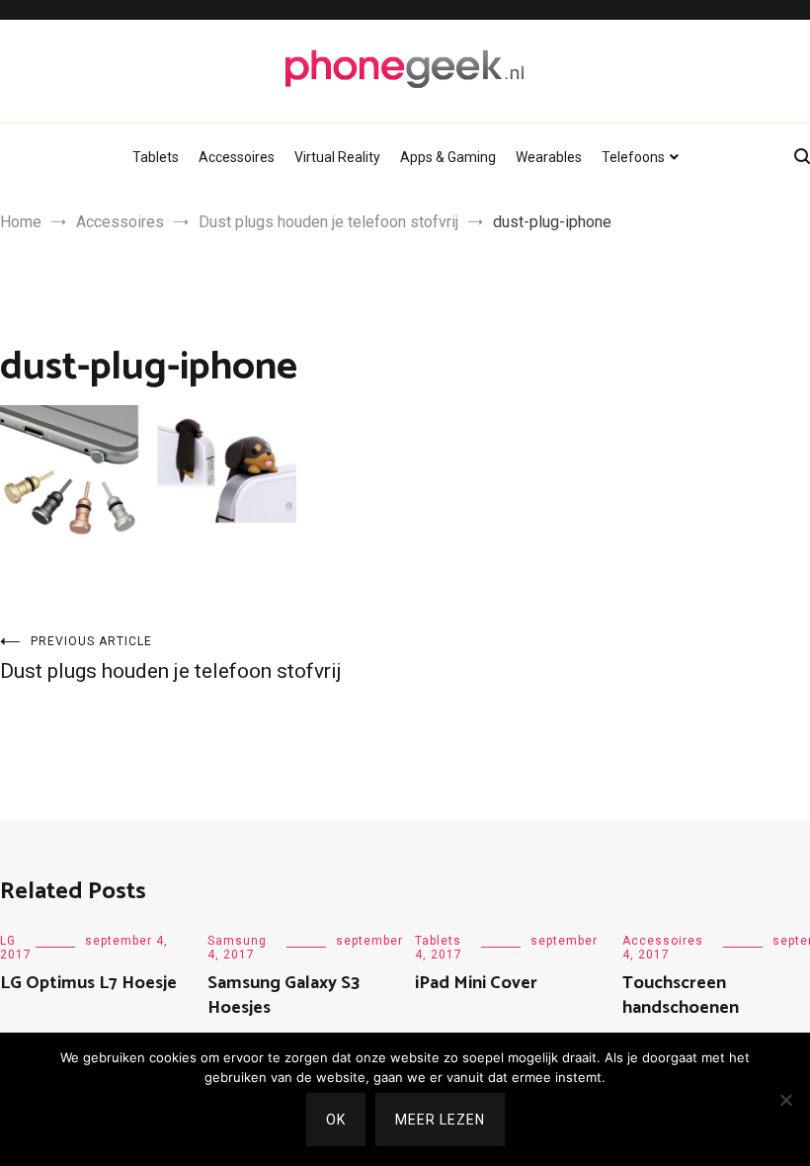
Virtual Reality (337, 157)
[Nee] (785, 1100)
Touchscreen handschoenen (680, 995)
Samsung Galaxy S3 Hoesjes (283, 995)
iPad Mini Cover (476, 983)
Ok (336, 1119)
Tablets (155, 157)
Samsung (237, 941)
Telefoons (633, 157)
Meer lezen (440, 1119)
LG (8, 941)
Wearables (549, 157)
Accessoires (237, 157)
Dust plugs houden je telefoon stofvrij (171, 658)
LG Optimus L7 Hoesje (88, 983)
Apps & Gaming (448, 157)
